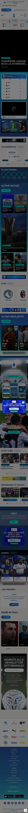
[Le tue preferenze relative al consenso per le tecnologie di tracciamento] (25, 810)
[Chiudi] (23, 402)
